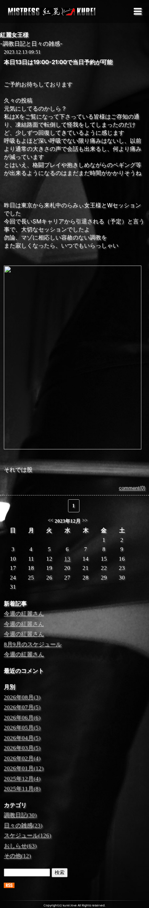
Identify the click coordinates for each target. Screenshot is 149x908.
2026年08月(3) (22, 697)
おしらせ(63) (20, 846)
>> (84, 520)
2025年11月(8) (22, 789)
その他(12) (17, 856)
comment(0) (132, 488)
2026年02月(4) (22, 758)
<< (50, 520)
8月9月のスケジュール (33, 644)
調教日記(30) (20, 815)
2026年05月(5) (22, 728)
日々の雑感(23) (23, 825)
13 (67, 559)
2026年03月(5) (22, 748)
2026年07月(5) (22, 707)
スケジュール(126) (27, 835)
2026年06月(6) (22, 718)
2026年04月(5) (22, 738)
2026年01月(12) (24, 768)
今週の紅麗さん (24, 614)
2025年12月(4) (22, 779)
